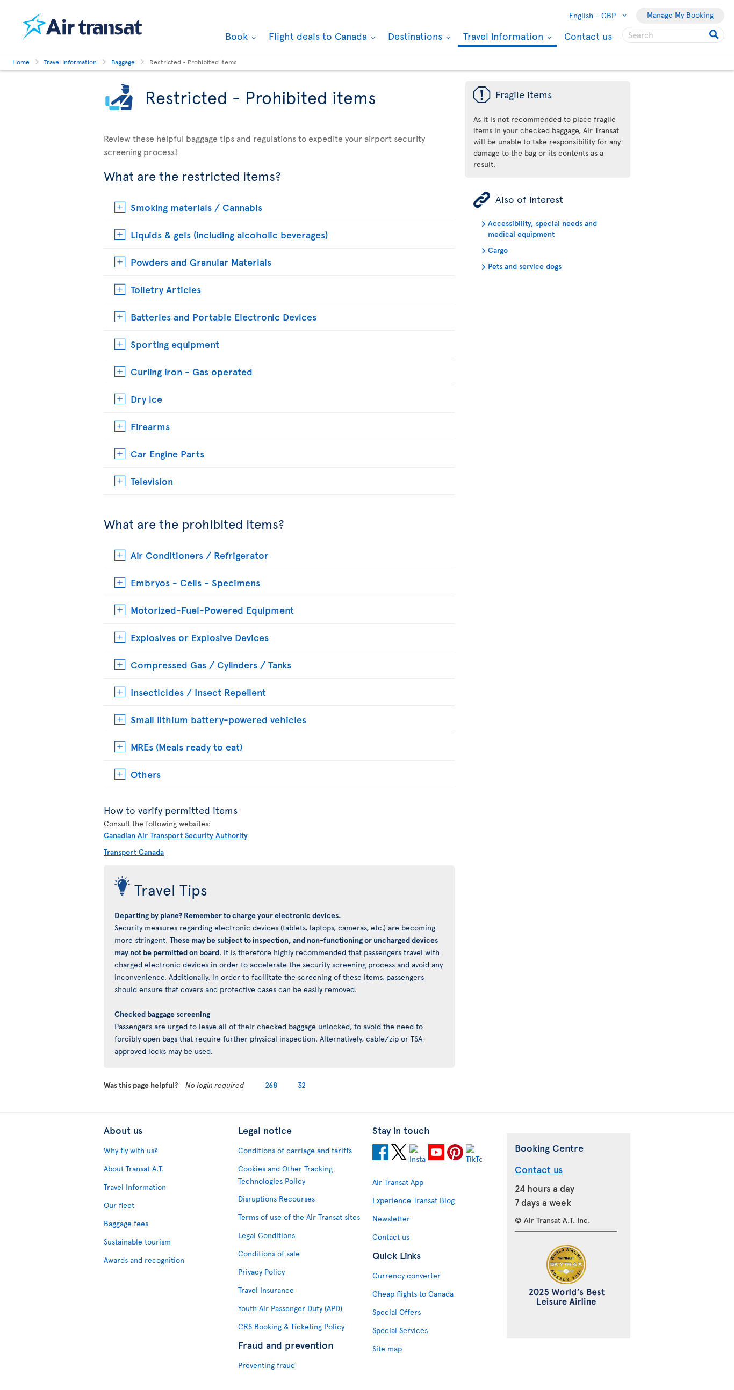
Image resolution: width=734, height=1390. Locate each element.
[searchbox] (673, 35)
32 (302, 1085)
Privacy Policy (261, 1272)
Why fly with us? (130, 1150)
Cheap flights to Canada (413, 1294)
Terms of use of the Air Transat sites (299, 1217)
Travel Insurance (266, 1290)
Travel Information (502, 37)
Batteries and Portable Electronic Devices (223, 316)
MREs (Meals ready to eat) (186, 746)
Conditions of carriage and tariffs (295, 1150)
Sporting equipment (175, 344)
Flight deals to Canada (316, 36)
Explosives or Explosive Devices (200, 637)
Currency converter (406, 1275)
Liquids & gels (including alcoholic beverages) (229, 234)
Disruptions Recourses (276, 1198)
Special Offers (396, 1312)
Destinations (414, 36)
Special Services (400, 1330)
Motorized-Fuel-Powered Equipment (212, 609)
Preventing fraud (266, 1365)
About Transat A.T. (134, 1168)
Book (235, 36)
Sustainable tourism (137, 1241)
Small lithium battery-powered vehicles (218, 719)
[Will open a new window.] (380, 1153)
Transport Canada (134, 852)
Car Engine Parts (167, 453)
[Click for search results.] (715, 35)
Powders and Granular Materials (201, 261)
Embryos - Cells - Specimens (195, 582)
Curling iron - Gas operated (192, 371)
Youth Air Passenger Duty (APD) (290, 1308)
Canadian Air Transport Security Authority (176, 835)
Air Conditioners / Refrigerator (200, 555)
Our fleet (119, 1205)
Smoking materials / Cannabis (196, 207)
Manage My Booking (680, 15)
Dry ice (146, 398)
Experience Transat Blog (413, 1200)
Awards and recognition (144, 1260)
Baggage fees (126, 1223)
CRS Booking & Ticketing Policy (291, 1326)
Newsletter (391, 1218)
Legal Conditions (266, 1235)
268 (271, 1085)
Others (146, 774)
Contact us (588, 35)
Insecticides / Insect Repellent (198, 691)
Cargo (498, 250)
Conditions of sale (269, 1253)
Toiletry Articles (166, 289)
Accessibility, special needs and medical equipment (542, 228)
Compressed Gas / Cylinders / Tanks (211, 664)
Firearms (150, 426)
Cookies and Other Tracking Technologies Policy (285, 1174)
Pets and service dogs (525, 266)
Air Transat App (397, 1182)
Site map (387, 1348)
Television (152, 480)
